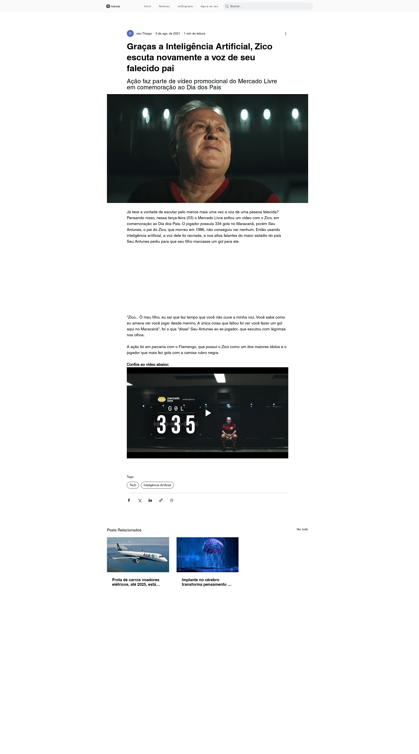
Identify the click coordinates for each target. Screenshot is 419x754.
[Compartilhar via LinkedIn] (150, 500)
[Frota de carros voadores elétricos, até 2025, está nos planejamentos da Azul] (138, 554)
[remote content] (207, 279)
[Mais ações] (285, 33)
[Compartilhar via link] (161, 500)
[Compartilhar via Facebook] (129, 500)
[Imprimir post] (172, 500)
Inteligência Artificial (157, 485)
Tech (133, 485)
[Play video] (207, 412)
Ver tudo (302, 529)
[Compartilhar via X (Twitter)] (139, 500)
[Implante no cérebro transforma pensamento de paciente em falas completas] (208, 554)
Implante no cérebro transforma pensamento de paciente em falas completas (207, 582)
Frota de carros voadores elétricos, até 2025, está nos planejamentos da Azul (137, 582)
